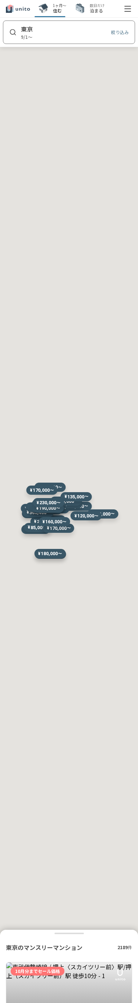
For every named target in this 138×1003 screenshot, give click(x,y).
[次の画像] (122, 997)
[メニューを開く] (127, 8)
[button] (50, 553)
